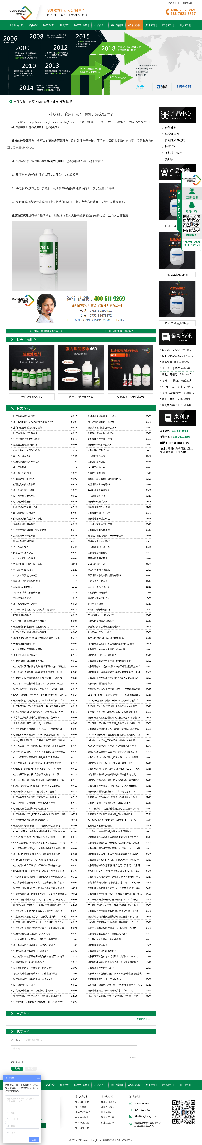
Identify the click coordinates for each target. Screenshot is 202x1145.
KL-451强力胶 (82, 1128)
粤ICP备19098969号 (122, 1140)
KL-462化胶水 (82, 1117)
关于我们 (151, 25)
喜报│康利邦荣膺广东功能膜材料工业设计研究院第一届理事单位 (177, 393)
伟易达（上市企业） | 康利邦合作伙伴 (109, 1101)
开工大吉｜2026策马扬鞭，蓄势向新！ (177, 368)
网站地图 (187, 3)
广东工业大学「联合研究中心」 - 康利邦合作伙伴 (109, 1122)
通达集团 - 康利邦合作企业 (109, 1117)
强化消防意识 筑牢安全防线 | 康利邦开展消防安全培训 (177, 386)
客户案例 (117, 25)
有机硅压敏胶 (173, 152)
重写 (31, 1068)
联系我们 (168, 25)
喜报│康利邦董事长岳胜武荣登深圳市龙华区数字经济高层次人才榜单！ (177, 380)
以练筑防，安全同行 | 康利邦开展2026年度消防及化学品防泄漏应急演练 (177, 349)
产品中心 (100, 25)
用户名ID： (16, 1040)
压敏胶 (64, 25)
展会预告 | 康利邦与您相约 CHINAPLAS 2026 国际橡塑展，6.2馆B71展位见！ (177, 362)
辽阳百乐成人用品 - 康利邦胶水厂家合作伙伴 (109, 1107)
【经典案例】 (107, 1096)
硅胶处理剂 (81, 25)
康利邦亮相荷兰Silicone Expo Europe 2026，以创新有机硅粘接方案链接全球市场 (177, 374)
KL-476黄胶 (80, 1107)
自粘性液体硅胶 (175, 140)
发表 (17, 1068)
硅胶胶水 (49, 25)
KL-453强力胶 (82, 1122)
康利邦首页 (16, 25)
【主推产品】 (81, 1096)
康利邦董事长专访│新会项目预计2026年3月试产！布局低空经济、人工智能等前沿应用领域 (177, 405)
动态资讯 (134, 25)
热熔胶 (33, 25)
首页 (32, 101)
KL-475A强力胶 (82, 1112)
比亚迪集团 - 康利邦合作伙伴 (109, 1112)
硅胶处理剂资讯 (62, 101)
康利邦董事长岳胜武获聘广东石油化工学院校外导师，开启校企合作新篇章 (177, 399)
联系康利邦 (173, 3)
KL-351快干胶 (82, 1101)
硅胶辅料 (170, 127)
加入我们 (185, 25)
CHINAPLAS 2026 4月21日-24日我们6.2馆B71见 (177, 356)
